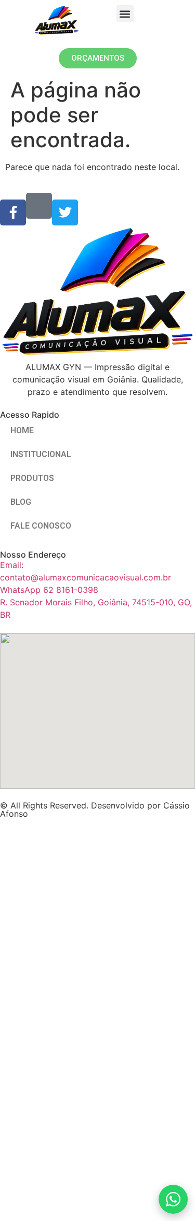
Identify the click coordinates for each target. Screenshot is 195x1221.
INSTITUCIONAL (40, 454)
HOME (22, 430)
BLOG (20, 502)
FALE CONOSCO (40, 526)
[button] (125, 13)
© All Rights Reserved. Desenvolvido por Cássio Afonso (95, 809)
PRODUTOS (32, 478)
